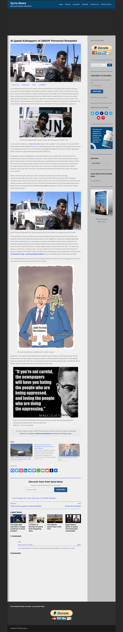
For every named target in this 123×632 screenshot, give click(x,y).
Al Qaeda (20, 498)
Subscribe (60, 489)
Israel (33, 498)
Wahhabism (52, 498)
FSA (25, 498)
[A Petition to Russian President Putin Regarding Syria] (36, 518)
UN (41, 498)
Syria (34, 84)
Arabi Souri (25, 84)
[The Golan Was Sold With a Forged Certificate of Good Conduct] (18, 518)
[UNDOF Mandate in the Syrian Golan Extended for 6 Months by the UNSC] (21, 450)
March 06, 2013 (35, 144)
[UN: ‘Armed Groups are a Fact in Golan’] (69, 450)
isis (13, 99)
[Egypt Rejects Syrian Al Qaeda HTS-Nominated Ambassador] (73, 518)
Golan (29, 498)
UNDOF (45, 498)
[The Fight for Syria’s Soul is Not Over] (55, 518)
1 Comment (42, 84)
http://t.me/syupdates (43, 433)
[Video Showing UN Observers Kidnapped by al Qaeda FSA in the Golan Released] (46, 452)
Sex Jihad (43, 186)
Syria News (18, 3)
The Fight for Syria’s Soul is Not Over (54, 527)
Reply (79, 544)
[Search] (109, 65)
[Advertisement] (61, 22)
